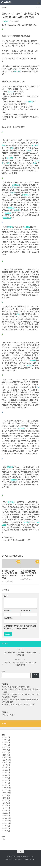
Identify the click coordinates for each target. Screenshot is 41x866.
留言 (6, 596)
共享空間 (34, 145)
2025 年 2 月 (6, 783)
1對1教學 (21, 428)
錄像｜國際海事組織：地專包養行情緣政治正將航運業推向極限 (28, 573)
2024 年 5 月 (6, 806)
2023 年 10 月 (6, 823)
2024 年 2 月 (6, 813)
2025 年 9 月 (6, 765)
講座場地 (12, 192)
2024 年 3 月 (6, 811)
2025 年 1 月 (6, 785)
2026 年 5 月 (6, 745)
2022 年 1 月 (6, 831)
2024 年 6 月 (6, 803)
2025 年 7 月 (6, 770)
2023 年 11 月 (6, 821)
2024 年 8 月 (6, 798)
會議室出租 (16, 185)
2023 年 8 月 (6, 828)
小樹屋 (4, 145)
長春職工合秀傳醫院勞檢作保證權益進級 (16, 687)
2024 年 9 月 (6, 795)
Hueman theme (31, 859)
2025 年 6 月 (6, 773)
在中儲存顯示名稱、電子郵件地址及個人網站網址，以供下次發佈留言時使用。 (20, 627)
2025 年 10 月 (6, 763)
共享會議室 (29, 102)
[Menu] (38, 2)
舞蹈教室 (8, 213)
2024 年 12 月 (6, 788)
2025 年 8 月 (6, 768)
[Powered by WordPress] (13, 859)
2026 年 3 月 (6, 750)
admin (5, 21)
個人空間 (11, 92)
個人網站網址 (8, 618)
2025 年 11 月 (6, 760)
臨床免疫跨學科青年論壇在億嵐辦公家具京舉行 (18, 704)
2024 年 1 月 (6, 816)
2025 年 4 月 (6, 778)
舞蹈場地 (9, 227)
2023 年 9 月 (6, 826)
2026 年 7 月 (6, 740)
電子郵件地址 (26, 610)
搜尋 (3, 671)
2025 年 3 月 (6, 780)
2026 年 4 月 (6, 747)
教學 (34, 163)
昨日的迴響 (6, 2)
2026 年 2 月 (6, 752)
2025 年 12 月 (6, 757)
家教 (11, 148)
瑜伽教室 (11, 208)
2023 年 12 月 (6, 818)
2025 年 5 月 (6, 775)
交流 (17, 314)
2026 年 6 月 (6, 742)
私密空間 (17, 71)
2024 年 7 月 (6, 800)
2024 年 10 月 (6, 793)
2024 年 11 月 (6, 790)
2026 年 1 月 (6, 755)
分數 (3, 839)
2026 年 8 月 (6, 737)
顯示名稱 (7, 610)
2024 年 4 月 (6, 808)
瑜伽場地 (33, 360)
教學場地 (17, 210)
